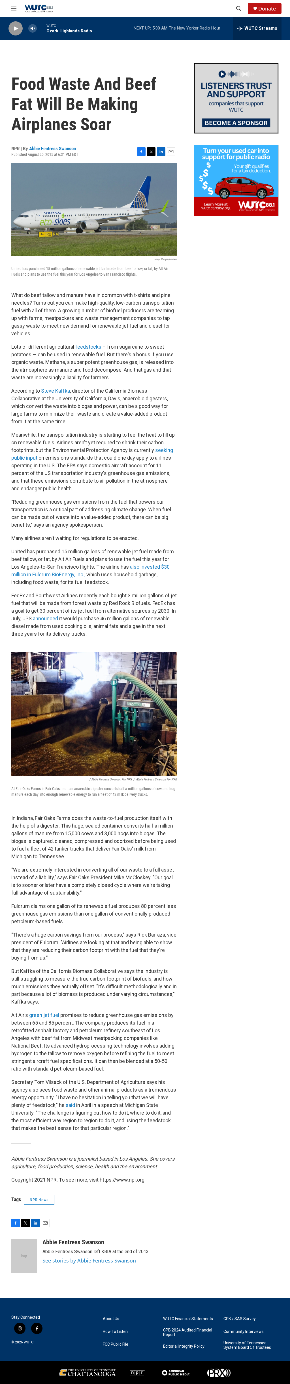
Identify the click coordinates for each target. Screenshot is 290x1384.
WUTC (28, 1342)
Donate (267, 9)
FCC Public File (115, 1344)
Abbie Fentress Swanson (52, 148)
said (70, 1105)
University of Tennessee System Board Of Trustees (247, 1345)
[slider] (41, 28)
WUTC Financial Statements (188, 1319)
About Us (111, 1319)
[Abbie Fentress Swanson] (24, 1256)
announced (45, 618)
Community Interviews (243, 1331)
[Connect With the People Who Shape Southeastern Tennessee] (236, 98)
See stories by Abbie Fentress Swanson (89, 1260)
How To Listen (115, 1331)
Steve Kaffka (55, 391)
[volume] (32, 28)
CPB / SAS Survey (239, 1319)
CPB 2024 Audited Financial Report (187, 1332)
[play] (15, 28)
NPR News (39, 1199)
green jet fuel (43, 1015)
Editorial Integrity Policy (183, 1346)
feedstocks (88, 347)
